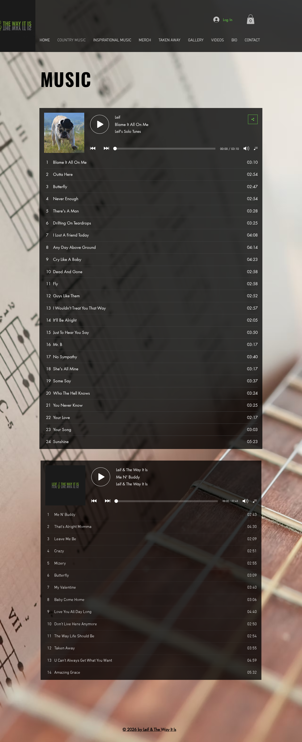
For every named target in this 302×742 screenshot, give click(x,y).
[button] (251, 19)
